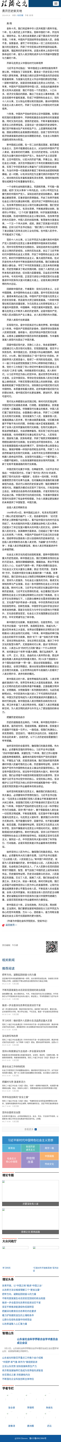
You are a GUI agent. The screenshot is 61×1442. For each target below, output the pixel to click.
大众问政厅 (9, 1241)
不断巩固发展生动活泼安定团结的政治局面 (23, 990)
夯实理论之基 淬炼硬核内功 (16, 1375)
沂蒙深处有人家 (30, 1204)
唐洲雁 (30, 1426)
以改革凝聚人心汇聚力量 (14, 1324)
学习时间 (6, 1268)
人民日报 (19, 15)
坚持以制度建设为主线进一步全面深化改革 (23, 1051)
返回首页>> (11, 925)
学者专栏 (8, 1388)
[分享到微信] (5, 935)
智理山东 (8, 1333)
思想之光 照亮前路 (30, 1232)
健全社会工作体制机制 (13, 1066)
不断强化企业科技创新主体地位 (18, 1379)
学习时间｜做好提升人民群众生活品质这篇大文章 (27, 1020)
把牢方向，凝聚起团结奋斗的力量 (19, 975)
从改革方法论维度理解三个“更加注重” (21, 1290)
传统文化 (49, 1164)
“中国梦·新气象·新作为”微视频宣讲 (19, 1362)
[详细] (45, 981)
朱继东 (49, 1407)
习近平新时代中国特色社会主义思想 (30, 1140)
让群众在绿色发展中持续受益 (17, 1319)
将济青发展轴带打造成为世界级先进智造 (22, 1370)
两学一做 (49, 1148)
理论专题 (8, 1175)
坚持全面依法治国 (11, 1112)
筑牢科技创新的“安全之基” (15, 1097)
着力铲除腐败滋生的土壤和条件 (18, 1315)
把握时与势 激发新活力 (13, 1082)
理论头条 (8, 1279)
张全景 (11, 1407)
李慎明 (30, 1407)
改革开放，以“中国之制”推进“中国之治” (22, 1285)
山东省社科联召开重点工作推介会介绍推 (22, 1358)
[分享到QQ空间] (19, 935)
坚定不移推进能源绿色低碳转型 (18, 1307)
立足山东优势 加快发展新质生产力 (19, 1366)
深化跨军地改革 (10, 1036)
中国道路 (49, 1156)
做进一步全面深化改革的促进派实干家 (21, 1005)
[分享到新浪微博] (12, 935)
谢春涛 (11, 1426)
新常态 (11, 1148)
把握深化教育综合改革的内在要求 (19, 1311)
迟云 (49, 1426)
